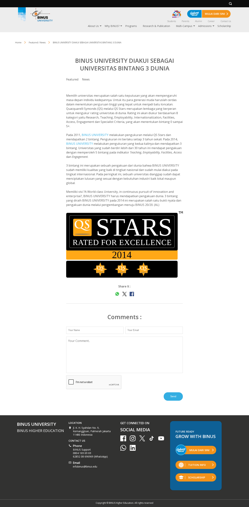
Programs (131, 26)
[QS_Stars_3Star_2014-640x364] (124, 244)
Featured (72, 79)
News (86, 79)
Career (211, 21)
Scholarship (224, 26)
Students (171, 21)
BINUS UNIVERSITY (95, 135)
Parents (185, 21)
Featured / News (37, 42)
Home (18, 42)
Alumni (198, 21)
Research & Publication (156, 26)
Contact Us (226, 21)
